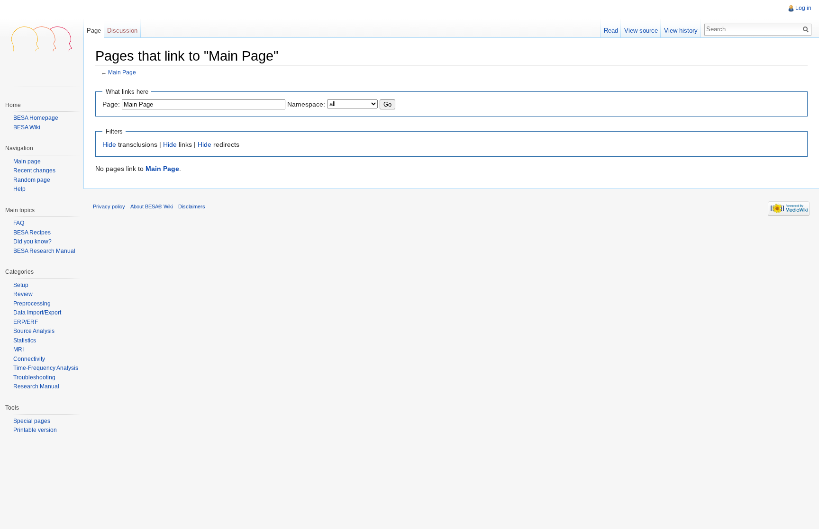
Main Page (122, 72)
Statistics (24, 340)
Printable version (35, 430)
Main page (27, 162)
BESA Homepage (35, 118)
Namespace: (306, 104)
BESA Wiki (26, 127)
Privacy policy (109, 206)
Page (94, 30)
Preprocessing (32, 303)
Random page (31, 180)
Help (19, 189)
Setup (20, 285)
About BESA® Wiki (151, 206)
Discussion (122, 30)
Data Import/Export (37, 312)
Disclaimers (191, 206)
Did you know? (32, 241)
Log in (803, 8)
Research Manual (36, 386)
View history (681, 30)
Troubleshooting (34, 377)
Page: (111, 104)
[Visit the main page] (42, 38)
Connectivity (29, 359)
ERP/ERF (25, 322)
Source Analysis (34, 331)
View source (641, 30)
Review (23, 294)
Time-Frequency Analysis (45, 368)
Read (611, 30)
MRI (18, 349)
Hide (109, 144)
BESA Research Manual (44, 251)
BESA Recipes (32, 232)
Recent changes (34, 171)
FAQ (18, 223)
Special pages (31, 421)
